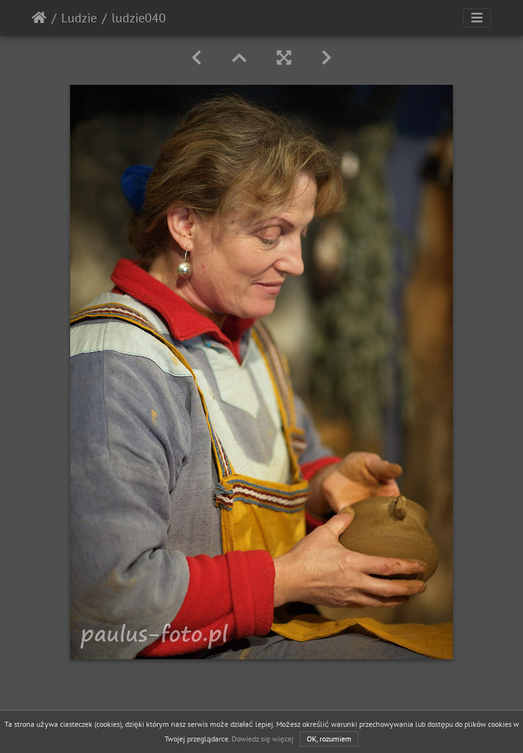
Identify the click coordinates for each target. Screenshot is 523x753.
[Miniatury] (239, 57)
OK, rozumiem (329, 738)
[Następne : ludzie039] (326, 57)
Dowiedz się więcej (262, 738)
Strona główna (39, 17)
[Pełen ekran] (284, 57)
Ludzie (79, 18)
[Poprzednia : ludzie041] (196, 57)
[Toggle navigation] (477, 17)
